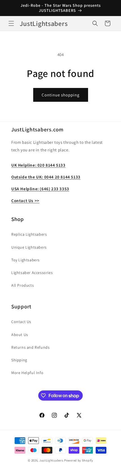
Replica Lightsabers (29, 234)
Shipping (19, 360)
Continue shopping (61, 95)
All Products (22, 285)
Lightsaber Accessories (32, 272)
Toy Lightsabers (25, 259)
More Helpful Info (27, 372)
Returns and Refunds (30, 347)
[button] (11, 23)
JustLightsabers (51, 460)
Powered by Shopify (78, 460)
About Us (19, 334)
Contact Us (21, 321)
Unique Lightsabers (29, 247)
